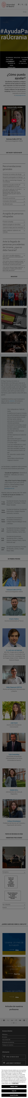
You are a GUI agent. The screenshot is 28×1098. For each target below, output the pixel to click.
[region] (14, 1082)
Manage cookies (14, 1086)
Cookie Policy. (15, 1083)
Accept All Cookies (14, 1095)
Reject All (14, 1091)
